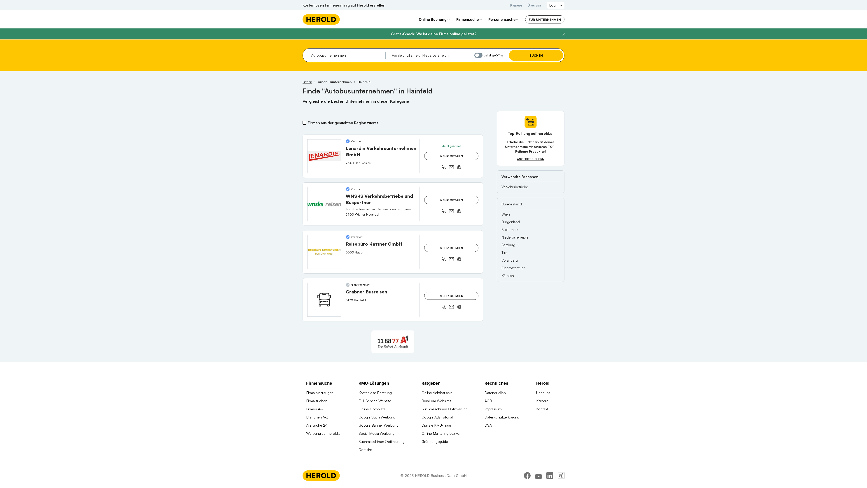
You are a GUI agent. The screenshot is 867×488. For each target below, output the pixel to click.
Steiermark (509, 229)
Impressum (493, 409)
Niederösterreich (514, 237)
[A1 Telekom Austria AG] (392, 341)
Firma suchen (316, 401)
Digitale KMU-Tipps (437, 425)
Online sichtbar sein (437, 392)
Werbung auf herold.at (324, 433)
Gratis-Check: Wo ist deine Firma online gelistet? (433, 34)
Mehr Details (451, 156)
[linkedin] (549, 476)
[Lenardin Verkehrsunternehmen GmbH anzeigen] (324, 156)
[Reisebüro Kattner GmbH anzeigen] (324, 252)
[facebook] (527, 476)
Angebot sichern (530, 159)
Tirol (504, 252)
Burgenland (510, 222)
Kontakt (542, 409)
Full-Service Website (375, 401)
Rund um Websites (436, 401)
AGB (488, 401)
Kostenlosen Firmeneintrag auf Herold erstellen (344, 5)
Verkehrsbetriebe (514, 187)
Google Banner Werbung (379, 425)
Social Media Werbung (376, 433)
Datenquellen (495, 392)
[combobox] (346, 55)
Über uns (535, 5)
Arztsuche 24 (316, 425)
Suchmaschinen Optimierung (382, 441)
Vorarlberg (509, 260)
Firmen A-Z (315, 409)
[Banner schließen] (563, 34)
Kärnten (507, 275)
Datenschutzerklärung (502, 417)
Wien (505, 214)
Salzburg (508, 245)
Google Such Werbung (377, 417)
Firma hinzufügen (319, 392)
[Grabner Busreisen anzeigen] (324, 300)
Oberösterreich (513, 268)
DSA (488, 425)
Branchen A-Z (317, 417)
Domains (366, 449)
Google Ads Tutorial (437, 417)
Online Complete (372, 409)
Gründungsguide (435, 441)
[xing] (561, 476)
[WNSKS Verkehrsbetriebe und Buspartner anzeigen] (324, 204)
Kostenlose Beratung (375, 392)
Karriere (516, 5)
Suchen (536, 55)
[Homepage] (321, 19)
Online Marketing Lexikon (441, 433)
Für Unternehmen (545, 19)
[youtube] (538, 476)
